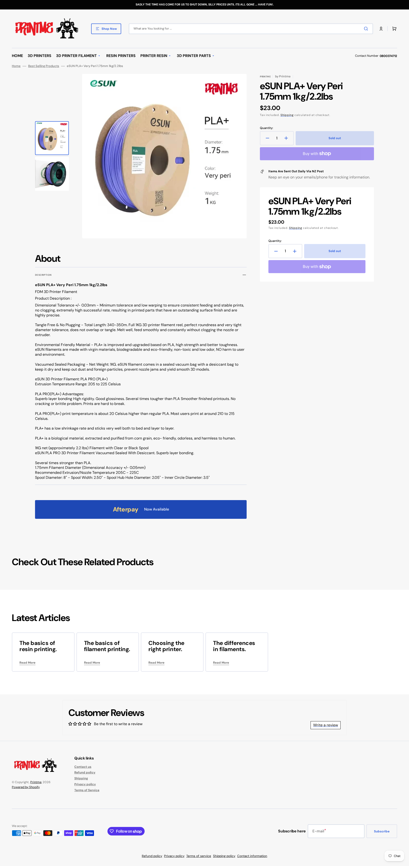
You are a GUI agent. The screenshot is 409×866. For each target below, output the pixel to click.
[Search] (367, 28)
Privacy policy (85, 784)
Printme (35, 782)
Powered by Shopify (26, 787)
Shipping (287, 115)
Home (16, 66)
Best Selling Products (43, 66)
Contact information (252, 856)
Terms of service (198, 856)
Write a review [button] (325, 725)
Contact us (82, 767)
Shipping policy (224, 856)
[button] (381, 28)
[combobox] (251, 28)
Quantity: (266, 128)
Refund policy (84, 772)
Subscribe (382, 831)
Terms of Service (86, 790)
